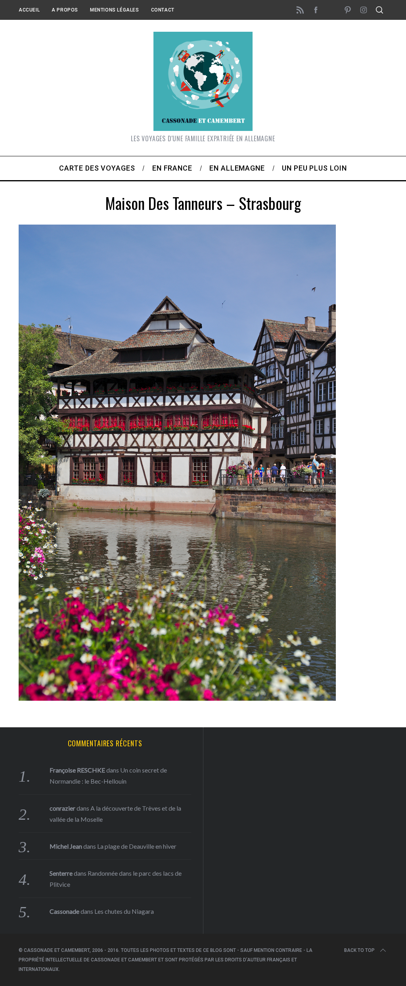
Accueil (29, 10)
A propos (65, 10)
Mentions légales (114, 10)
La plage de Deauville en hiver (136, 846)
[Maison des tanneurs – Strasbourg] (177, 698)
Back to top (359, 950)
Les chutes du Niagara (124, 911)
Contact (162, 10)
